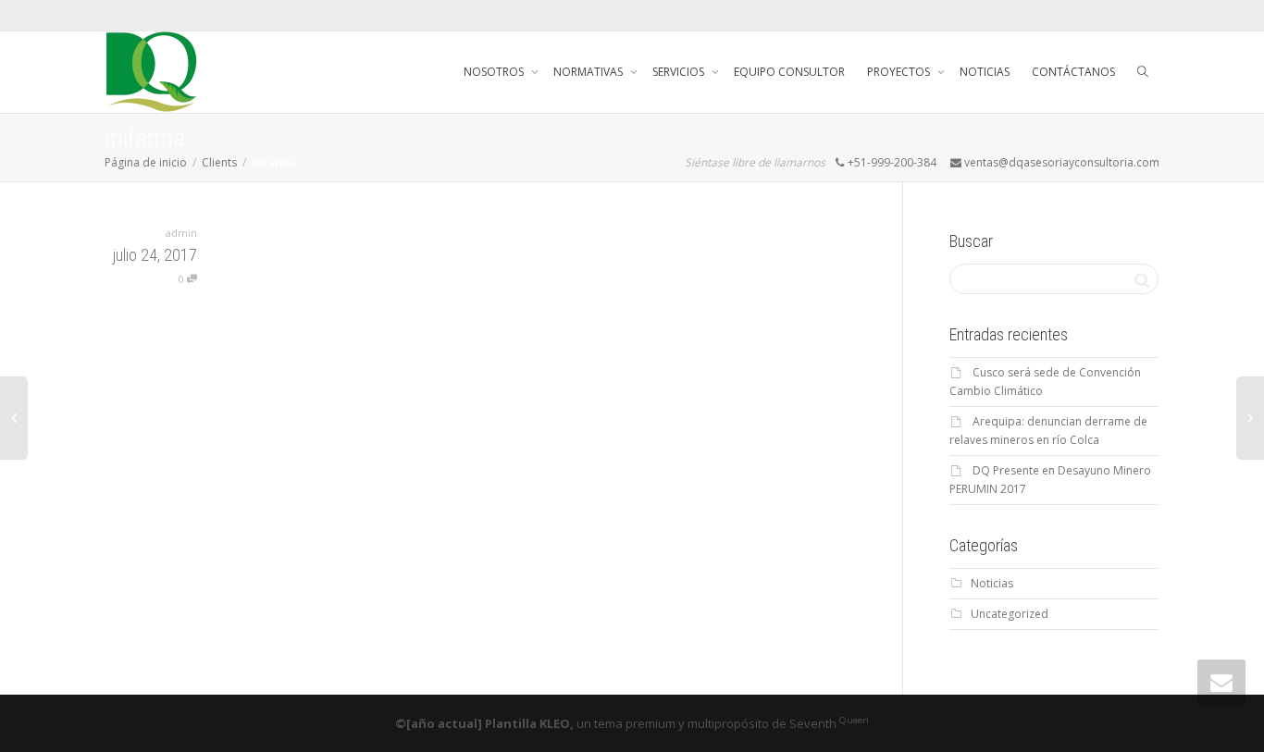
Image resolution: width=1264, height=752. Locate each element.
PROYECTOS (900, 72)
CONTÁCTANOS (1073, 72)
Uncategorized (1009, 614)
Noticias (992, 583)
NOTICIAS (985, 72)
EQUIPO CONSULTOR (789, 72)
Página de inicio (146, 162)
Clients (219, 162)
